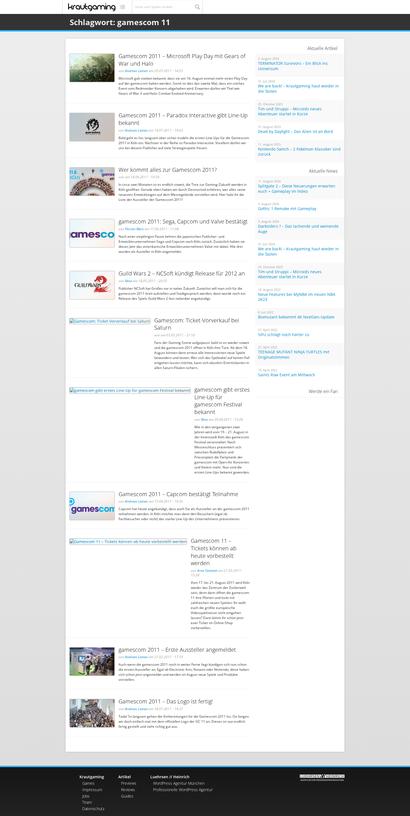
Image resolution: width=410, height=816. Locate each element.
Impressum (92, 789)
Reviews (128, 789)
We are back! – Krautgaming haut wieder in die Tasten (298, 89)
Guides (127, 796)
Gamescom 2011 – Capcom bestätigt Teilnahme (178, 494)
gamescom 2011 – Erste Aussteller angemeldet (177, 649)
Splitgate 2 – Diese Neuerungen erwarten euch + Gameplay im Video (296, 189)
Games (88, 783)
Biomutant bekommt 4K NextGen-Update (296, 317)
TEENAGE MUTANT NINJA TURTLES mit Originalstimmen (293, 354)
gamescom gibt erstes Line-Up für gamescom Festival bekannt (222, 401)
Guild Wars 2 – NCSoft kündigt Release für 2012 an (182, 273)
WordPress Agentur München (178, 783)
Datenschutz (93, 808)
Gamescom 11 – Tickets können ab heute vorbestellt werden (214, 552)
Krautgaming (91, 776)
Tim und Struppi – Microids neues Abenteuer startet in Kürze (290, 111)
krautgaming (91, 7)
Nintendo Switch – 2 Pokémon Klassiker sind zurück (299, 152)
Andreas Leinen (136, 70)
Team (87, 802)
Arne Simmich (207, 570)
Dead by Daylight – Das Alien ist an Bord (295, 131)
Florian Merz (134, 229)
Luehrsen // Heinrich (169, 776)
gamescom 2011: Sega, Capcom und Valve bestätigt (183, 221)
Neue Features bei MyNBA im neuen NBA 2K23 (296, 297)
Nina (128, 281)
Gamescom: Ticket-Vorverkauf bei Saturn (196, 324)
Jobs (86, 796)
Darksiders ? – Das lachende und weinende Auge (298, 229)
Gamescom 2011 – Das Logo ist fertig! (166, 701)
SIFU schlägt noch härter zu (283, 334)
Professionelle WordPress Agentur (183, 789)
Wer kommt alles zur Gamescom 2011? (168, 169)
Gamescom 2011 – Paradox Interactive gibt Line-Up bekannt (183, 119)
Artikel (124, 776)
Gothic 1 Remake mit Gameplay (287, 208)
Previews (128, 783)
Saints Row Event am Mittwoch (286, 374)
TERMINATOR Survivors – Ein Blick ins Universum (293, 66)
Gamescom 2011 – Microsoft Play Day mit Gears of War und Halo (182, 59)
